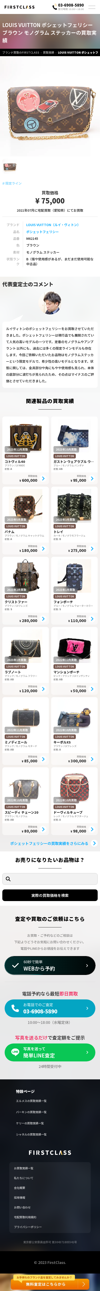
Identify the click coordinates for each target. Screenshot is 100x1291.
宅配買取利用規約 (25, 1217)
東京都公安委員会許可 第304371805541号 (50, 1242)
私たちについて (23, 1178)
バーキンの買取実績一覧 (31, 1112)
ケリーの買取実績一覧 (30, 1123)
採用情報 (19, 1197)
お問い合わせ (22, 1207)
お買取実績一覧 (23, 1168)
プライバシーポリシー (28, 1227)
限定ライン (13, 183)
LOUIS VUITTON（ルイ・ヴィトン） (53, 224)
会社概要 (19, 1188)
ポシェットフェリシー (42, 231)
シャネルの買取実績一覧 (31, 1134)
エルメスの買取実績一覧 (31, 1101)
